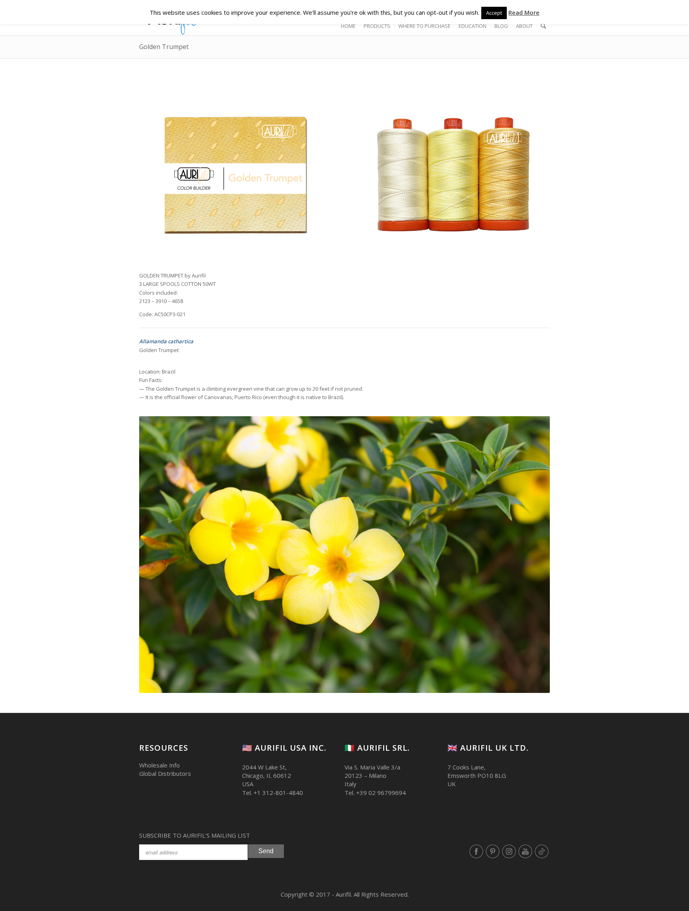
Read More (523, 12)
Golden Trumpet (164, 46)
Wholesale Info (159, 765)
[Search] (543, 26)
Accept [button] (494, 12)
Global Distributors (165, 773)
